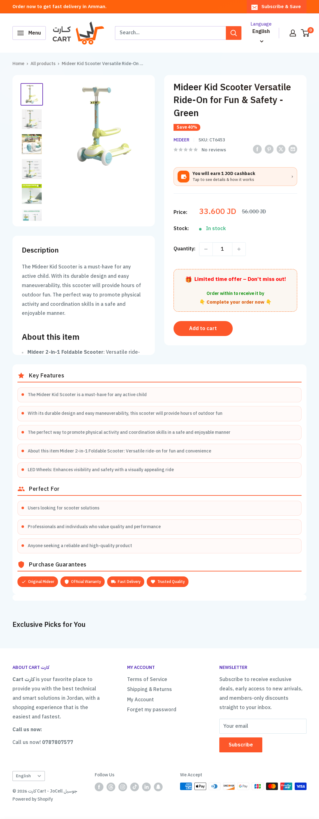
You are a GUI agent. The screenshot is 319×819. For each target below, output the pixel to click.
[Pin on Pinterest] (269, 149)
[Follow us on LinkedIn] (146, 787)
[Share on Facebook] (257, 149)
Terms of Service (147, 679)
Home (18, 63)
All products (43, 63)
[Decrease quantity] (205, 249)
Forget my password (151, 709)
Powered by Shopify (32, 799)
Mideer (181, 140)
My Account (140, 699)
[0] (305, 33)
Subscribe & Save (281, 6)
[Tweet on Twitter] (281, 149)
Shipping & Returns (149, 689)
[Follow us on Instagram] (122, 787)
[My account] (293, 33)
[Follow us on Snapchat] (158, 787)
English (23, 776)
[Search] (233, 33)
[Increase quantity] (238, 249)
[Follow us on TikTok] (134, 787)
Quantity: (184, 249)
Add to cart (203, 328)
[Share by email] (292, 149)
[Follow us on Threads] (111, 787)
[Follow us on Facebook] (99, 787)
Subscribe (241, 745)
